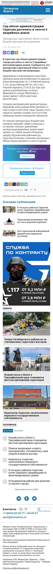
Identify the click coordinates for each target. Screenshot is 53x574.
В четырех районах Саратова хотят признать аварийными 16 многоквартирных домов (27, 473)
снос (44, 196)
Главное (7, 308)
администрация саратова (14, 196)
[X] (14, 184)
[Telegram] (8, 52)
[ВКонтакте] (12, 52)
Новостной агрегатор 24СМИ (26, 489)
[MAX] (4, 52)
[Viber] (18, 184)
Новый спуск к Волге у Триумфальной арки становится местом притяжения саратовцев (27, 440)
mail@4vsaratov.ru (14, 517)
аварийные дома (33, 196)
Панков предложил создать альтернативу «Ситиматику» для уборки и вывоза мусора (28, 451)
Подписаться (27, 156)
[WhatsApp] (22, 184)
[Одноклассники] (16, 52)
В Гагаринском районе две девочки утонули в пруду (29, 482)
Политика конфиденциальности (16, 568)
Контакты (9, 509)
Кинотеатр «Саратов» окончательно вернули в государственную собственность (27, 462)
